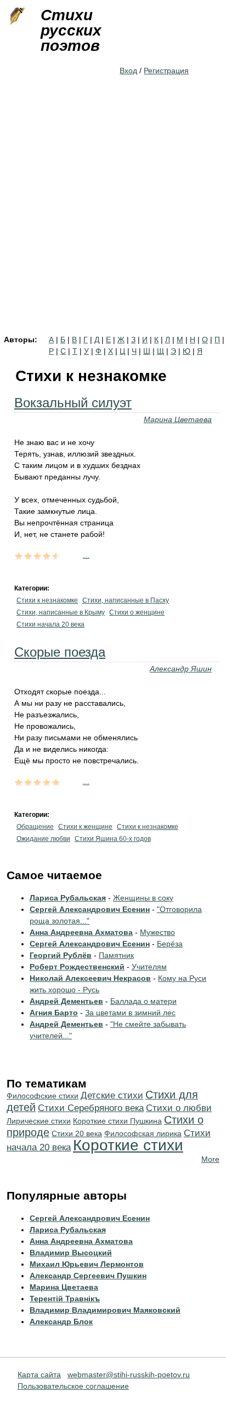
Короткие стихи (128, 1145)
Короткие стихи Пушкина (117, 1120)
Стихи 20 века (77, 1133)
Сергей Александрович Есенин (90, 909)
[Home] (16, 16)
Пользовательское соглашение (73, 1386)
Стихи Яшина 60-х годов (113, 839)
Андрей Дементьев (66, 1001)
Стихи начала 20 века (50, 624)
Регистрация (166, 70)
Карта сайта (39, 1374)
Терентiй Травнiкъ (65, 1298)
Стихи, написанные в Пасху (125, 600)
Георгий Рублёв (61, 955)
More (210, 1159)
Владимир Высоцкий (71, 1252)
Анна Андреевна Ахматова (81, 932)
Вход (128, 70)
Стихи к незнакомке (47, 600)
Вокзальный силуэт (73, 402)
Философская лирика (143, 1133)
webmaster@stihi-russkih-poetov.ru (128, 1374)
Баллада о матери (143, 1001)
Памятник (116, 955)
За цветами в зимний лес (130, 1012)
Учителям (149, 966)
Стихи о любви (179, 1108)
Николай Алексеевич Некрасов (90, 978)
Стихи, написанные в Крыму (60, 612)
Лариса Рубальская (68, 897)
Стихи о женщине (137, 612)
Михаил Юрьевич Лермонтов (87, 1264)
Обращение (35, 827)
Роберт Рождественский (77, 966)
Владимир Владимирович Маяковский (105, 1310)
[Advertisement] (113, 217)
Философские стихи (42, 1095)
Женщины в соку (143, 897)
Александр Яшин (181, 668)
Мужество (157, 932)
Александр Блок (61, 1321)
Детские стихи (112, 1095)
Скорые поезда (59, 652)
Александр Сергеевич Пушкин (88, 1275)
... (86, 555)
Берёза (170, 943)
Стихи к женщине (85, 827)
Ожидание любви (43, 839)
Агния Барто (54, 1012)
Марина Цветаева (178, 419)
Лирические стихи (39, 1120)
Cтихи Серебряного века (91, 1108)
